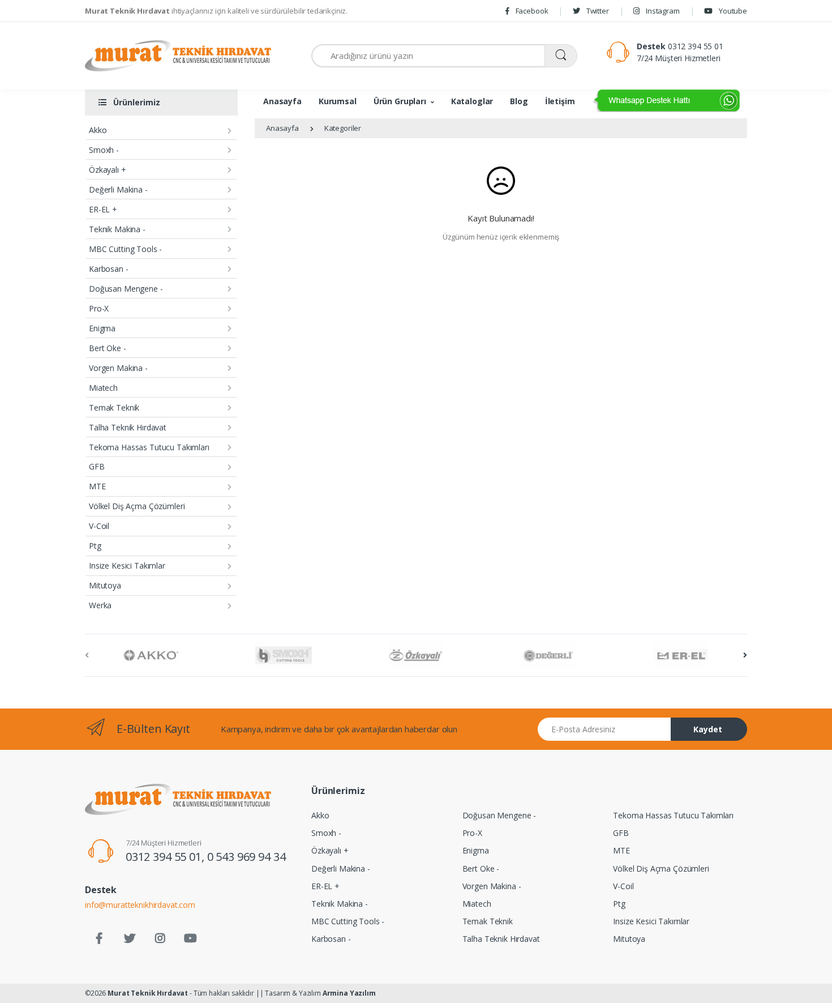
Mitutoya (105, 585)
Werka (100, 605)
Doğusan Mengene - (126, 288)
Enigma (102, 328)
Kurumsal (338, 101)
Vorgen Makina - (118, 367)
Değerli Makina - (118, 189)
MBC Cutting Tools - (125, 249)
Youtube (732, 11)
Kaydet (707, 729)
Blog (518, 101)
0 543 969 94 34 (246, 856)
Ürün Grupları (400, 101)
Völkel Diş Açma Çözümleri (137, 506)
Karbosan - (108, 268)
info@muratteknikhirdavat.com (140, 904)
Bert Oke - (107, 348)
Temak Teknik (114, 407)
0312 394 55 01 (695, 46)
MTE (97, 486)
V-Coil (99, 525)
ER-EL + (103, 209)
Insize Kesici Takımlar (127, 565)
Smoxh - (104, 149)
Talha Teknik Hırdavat (127, 427)
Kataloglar (472, 101)
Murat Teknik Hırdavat (148, 993)
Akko (97, 130)
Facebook (531, 11)
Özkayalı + (107, 169)
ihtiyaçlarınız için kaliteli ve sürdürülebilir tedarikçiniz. (216, 11)
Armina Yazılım (349, 993)
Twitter (597, 11)
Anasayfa (282, 101)
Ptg (95, 545)
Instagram (661, 11)
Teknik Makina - (117, 229)
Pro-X (99, 308)
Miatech (103, 387)
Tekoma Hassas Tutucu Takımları (149, 447)
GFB (97, 466)
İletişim (560, 101)
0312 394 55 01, (166, 856)
